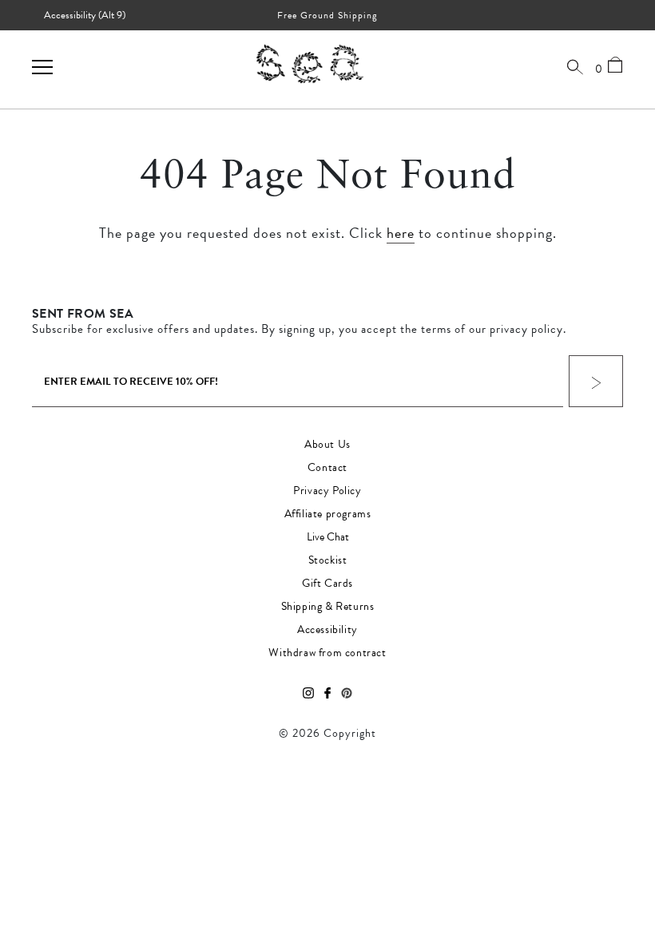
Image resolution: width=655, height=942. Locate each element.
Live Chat (328, 537)
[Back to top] (629, 832)
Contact (327, 467)
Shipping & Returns (328, 606)
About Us (327, 444)
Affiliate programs (327, 514)
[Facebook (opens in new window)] (327, 694)
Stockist (327, 560)
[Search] (575, 66)
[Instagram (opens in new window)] (308, 694)
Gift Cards (327, 583)
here (401, 233)
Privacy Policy (327, 491)
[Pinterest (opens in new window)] (346, 694)
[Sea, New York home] (310, 63)
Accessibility (327, 629)
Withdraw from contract (327, 653)
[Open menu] (42, 67)
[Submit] (596, 381)
